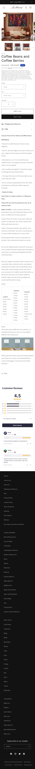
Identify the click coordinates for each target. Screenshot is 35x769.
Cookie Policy (8, 502)
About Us (7, 485)
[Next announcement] (31, 2)
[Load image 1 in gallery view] (9, 47)
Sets (5, 603)
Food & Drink (8, 607)
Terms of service (18, 764)
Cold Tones (7, 624)
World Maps (7, 598)
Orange (6, 664)
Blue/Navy (7, 642)
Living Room (8, 699)
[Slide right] (33, 47)
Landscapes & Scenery (11, 550)
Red (5, 673)
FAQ (5, 493)
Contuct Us (7, 480)
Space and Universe (10, 590)
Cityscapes (7, 546)
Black (5, 637)
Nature (6, 563)
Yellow (6, 686)
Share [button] (5, 373)
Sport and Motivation (10, 594)
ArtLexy (10, 761)
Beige (5, 633)
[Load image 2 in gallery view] (17, 47)
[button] (4, 7)
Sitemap (6, 511)
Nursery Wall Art (9, 576)
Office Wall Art (8, 581)
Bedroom (7, 703)
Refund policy (27, 762)
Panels (3, 83)
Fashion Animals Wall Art (12, 612)
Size (2, 92)
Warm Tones (8, 620)
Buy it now (17, 117)
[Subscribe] (28, 746)
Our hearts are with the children (14, 524)
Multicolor (7, 690)
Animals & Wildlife (9, 532)
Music (5, 559)
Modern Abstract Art (10, 554)
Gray (5, 655)
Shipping (10, 68)
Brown (6, 646)
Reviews (6, 520)
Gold (5, 651)
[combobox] (31, 419)
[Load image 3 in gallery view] (26, 47)
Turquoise (7, 629)
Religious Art (8, 585)
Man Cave (7, 716)
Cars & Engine (8, 541)
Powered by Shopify (17, 761)
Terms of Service (9, 507)
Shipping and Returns (11, 489)
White (5, 681)
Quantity (3, 100)
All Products (8, 515)
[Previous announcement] (3, 2)
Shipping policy (28, 764)
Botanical (7, 568)
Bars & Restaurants (10, 537)
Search (6, 476)
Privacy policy (8, 764)
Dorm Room (7, 712)
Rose (5, 677)
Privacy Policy (8, 498)
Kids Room (7, 721)
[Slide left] (2, 47)
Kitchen (6, 707)
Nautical (6, 572)
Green (6, 659)
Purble (6, 668)
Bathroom (7, 734)
